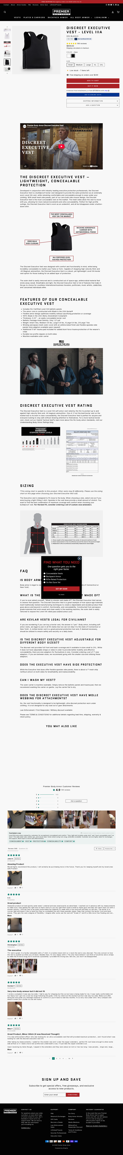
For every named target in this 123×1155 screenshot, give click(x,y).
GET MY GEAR (61, 589)
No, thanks (61, 594)
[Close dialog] (79, 558)
